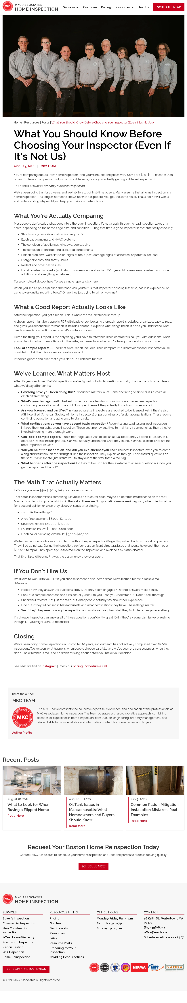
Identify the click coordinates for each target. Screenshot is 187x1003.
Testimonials (59, 928)
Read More (15, 815)
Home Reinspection (16, 957)
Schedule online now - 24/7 (164, 937)
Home (18, 122)
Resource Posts (61, 943)
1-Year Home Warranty (19, 937)
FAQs (53, 938)
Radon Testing (13, 947)
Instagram (49, 666)
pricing (78, 666)
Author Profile (22, 732)
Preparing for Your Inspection (63, 950)
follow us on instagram (26, 969)
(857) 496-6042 (154, 927)
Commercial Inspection (19, 923)
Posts (45, 122)
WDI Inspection (13, 952)
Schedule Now (169, 7)
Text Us (143, 7)
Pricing (106, 7)
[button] (71, 7)
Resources (31, 122)
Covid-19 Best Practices (67, 957)
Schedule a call (96, 666)
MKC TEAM (48, 166)
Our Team (90, 7)
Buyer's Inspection (16, 918)
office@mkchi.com (156, 932)
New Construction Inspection (15, 930)
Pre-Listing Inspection (18, 942)
